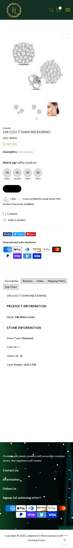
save (32, 234)
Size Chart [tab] (11, 286)
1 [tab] (36, 118)
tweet (20, 234)
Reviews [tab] (28, 280)
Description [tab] (12, 280)
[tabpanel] (19, 109)
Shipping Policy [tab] (56, 280)
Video (40, 280)
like (9, 234)
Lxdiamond (32, 535)
